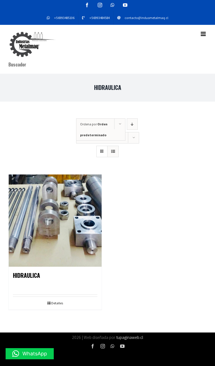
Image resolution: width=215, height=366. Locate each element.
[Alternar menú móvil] (204, 34)
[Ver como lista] (113, 151)
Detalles (57, 303)
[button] (30, 353)
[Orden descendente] (132, 124)
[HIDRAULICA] (55, 220)
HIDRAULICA (26, 275)
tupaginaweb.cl (129, 337)
